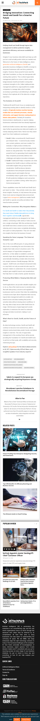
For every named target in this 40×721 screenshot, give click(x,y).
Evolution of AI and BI (10, 362)
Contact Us (5, 672)
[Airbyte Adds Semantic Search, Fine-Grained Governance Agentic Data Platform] (28, 572)
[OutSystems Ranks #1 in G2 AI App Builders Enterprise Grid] (28, 593)
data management (14, 197)
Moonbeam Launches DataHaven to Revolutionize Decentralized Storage (20, 389)
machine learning (29, 367)
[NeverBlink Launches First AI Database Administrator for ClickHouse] (11, 593)
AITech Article (8, 359)
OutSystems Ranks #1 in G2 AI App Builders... (28, 602)
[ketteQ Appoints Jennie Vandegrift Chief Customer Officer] (20, 539)
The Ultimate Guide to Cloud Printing (15, 514)
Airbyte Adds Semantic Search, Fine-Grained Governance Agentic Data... (27, 582)
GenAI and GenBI (22, 362)
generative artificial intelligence (13, 364)
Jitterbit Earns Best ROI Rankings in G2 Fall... (10, 580)
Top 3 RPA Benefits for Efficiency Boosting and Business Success (17, 485)
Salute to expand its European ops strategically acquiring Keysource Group (20, 378)
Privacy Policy (26, 719)
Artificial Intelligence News (10, 667)
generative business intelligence (13, 367)
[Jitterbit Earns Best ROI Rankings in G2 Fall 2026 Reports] (11, 572)
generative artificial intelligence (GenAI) (15, 64)
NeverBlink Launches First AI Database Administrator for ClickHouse (11, 603)
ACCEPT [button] (17, 719)
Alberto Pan (7, 20)
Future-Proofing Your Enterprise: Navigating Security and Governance (20, 455)
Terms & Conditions (8, 669)
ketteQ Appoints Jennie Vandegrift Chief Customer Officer (18, 554)
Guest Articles (6, 9)
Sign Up (4, 675)
